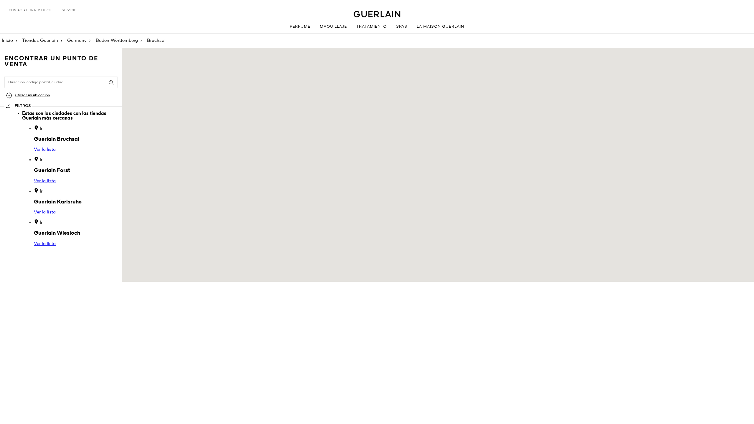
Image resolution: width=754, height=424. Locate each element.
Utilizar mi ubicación (32, 95)
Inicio (7, 40)
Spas (401, 27)
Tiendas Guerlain (40, 40)
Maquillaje (333, 27)
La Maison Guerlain (440, 27)
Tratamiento (371, 27)
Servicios (70, 10)
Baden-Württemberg (117, 40)
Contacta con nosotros (30, 10)
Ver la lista (45, 149)
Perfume (300, 27)
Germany (77, 40)
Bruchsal (156, 40)
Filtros (23, 106)
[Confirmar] (111, 83)
